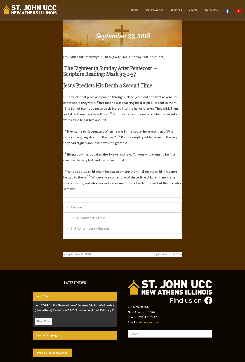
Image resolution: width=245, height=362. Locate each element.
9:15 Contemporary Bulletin (90, 229)
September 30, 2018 (166, 254)
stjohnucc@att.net (147, 322)
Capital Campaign (47, 335)
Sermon (76, 207)
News (134, 10)
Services (176, 10)
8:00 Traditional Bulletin (88, 218)
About (193, 10)
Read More (43, 321)
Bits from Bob (154, 10)
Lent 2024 (42, 296)
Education (211, 10)
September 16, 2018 (78, 254)
